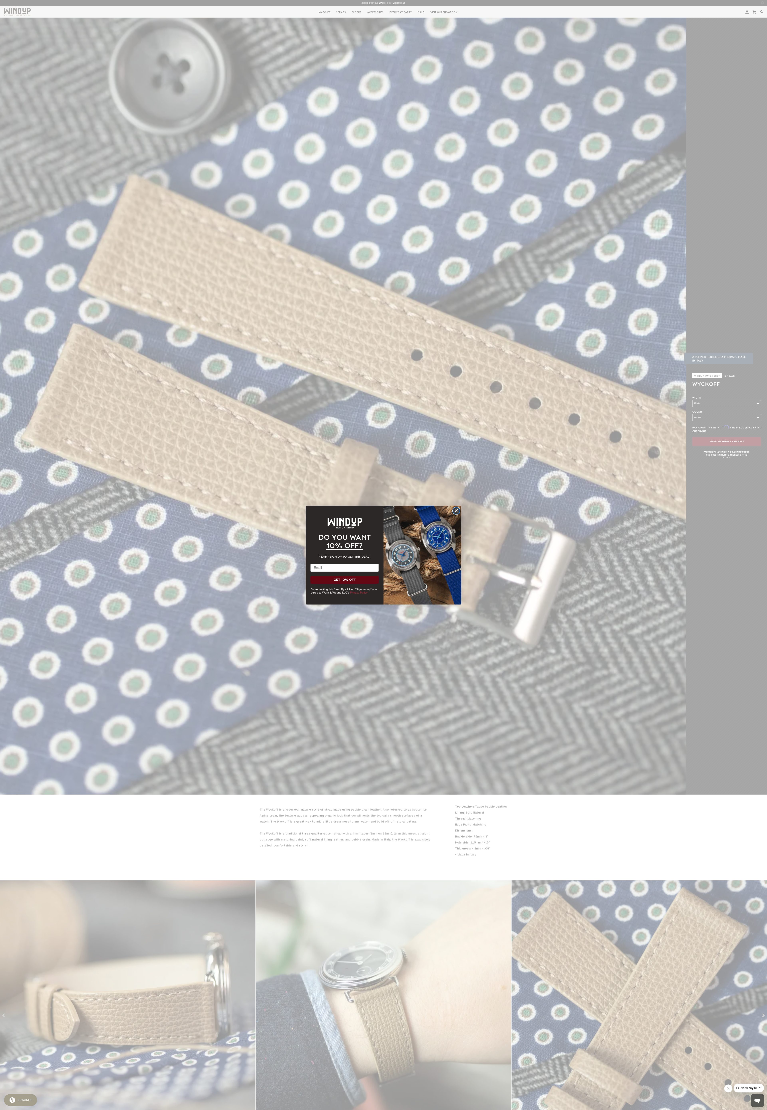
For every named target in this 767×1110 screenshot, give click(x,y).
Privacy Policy (359, 592)
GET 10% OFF (345, 580)
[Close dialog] (456, 510)
